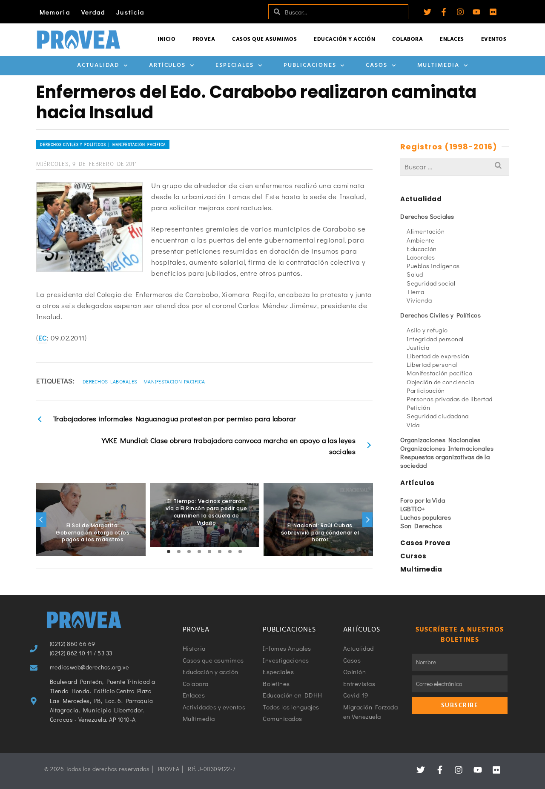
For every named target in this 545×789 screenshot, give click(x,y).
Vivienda (419, 300)
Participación (426, 390)
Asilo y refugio (427, 330)
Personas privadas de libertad (450, 398)
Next (367, 519)
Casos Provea (425, 542)
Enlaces (452, 39)
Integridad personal (435, 338)
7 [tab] (230, 551)
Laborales (421, 257)
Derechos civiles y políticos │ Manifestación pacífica (103, 144)
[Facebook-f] (443, 12)
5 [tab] (209, 551)
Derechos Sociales (427, 216)
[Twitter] (427, 12)
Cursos (413, 556)
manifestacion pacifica (174, 381)
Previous (41, 519)
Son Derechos (421, 525)
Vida (413, 424)
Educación (422, 248)
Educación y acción (344, 39)
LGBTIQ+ (412, 508)
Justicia (130, 12)
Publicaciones (310, 65)
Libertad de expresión (438, 356)
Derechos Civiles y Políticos (440, 315)
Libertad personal (432, 364)
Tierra (415, 291)
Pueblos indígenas (433, 265)
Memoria (55, 12)
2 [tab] (179, 551)
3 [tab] (189, 551)
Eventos (494, 39)
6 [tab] (219, 551)
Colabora (407, 39)
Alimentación (426, 231)
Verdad (93, 12)
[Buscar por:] (454, 167)
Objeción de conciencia (440, 381)
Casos (376, 65)
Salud (415, 274)
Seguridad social (431, 283)
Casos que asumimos (264, 39)
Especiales (234, 65)
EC (42, 338)
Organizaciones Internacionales (446, 448)
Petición (418, 407)
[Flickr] (493, 12)
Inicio (166, 39)
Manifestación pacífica (439, 373)
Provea (203, 39)
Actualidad (98, 65)
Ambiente (420, 240)
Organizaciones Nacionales (440, 439)
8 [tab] (240, 551)
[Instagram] (460, 12)
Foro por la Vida (422, 500)
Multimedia (438, 65)
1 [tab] (168, 551)
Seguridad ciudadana (438, 416)
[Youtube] (476, 12)
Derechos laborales (110, 381)
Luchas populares (425, 517)
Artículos (167, 65)
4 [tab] (199, 551)
